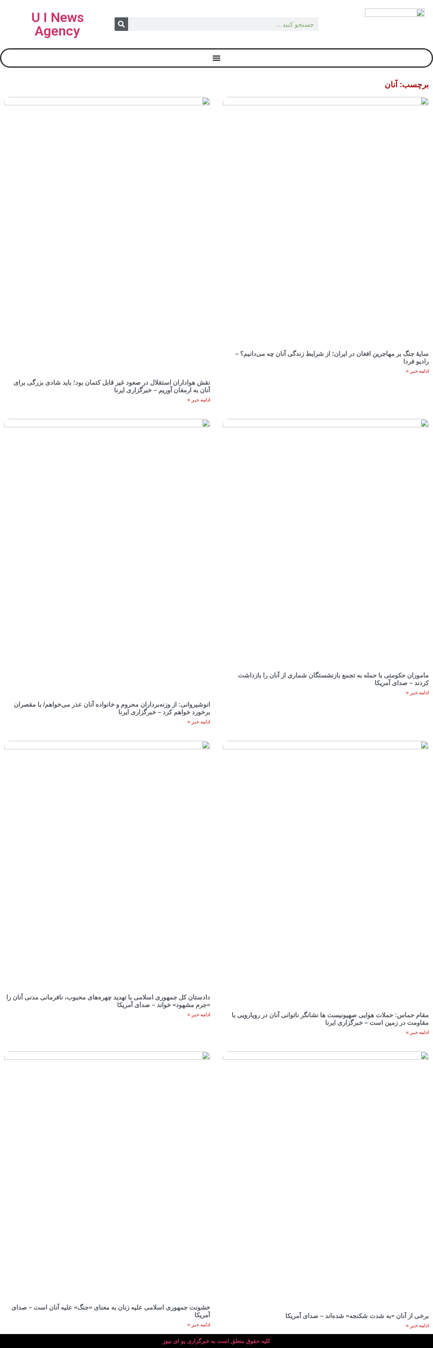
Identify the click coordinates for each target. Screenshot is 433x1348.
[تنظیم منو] (216, 58)
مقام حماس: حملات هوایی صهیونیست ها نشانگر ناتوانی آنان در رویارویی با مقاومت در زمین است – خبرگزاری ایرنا (330, 1018)
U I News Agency (57, 24)
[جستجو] (121, 24)
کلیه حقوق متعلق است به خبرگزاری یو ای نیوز (216, 1341)
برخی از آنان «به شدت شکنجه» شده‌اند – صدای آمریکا (357, 1315)
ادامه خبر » (417, 371)
